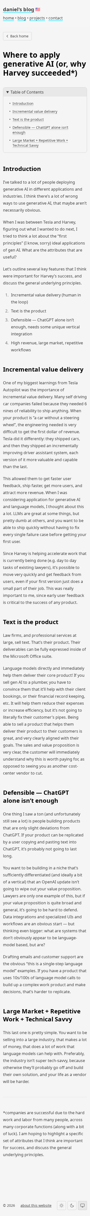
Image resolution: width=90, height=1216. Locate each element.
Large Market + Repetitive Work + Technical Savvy (40, 143)
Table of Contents (27, 92)
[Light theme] (61, 1205)
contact (55, 18)
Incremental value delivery (34, 111)
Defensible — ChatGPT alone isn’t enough (40, 130)
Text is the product (28, 119)
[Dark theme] (72, 1205)
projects (37, 18)
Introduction (23, 103)
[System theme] (82, 1205)
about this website (36, 1205)
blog (22, 18)
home (8, 18)
